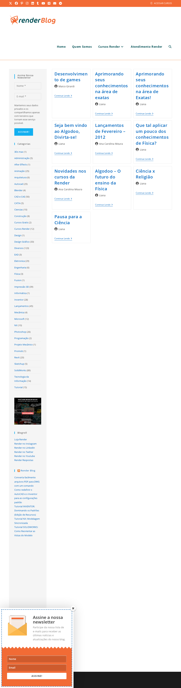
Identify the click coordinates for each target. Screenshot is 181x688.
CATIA (17, 203)
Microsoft (19, 319)
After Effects (20, 164)
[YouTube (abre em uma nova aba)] (43, 3)
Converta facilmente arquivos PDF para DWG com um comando (26, 481)
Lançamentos (21, 306)
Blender (18, 190)
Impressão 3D (21, 286)
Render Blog (28, 470)
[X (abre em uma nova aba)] (11, 3)
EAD (16, 254)
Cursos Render (22, 228)
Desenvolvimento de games (71, 77)
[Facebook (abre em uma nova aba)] (16, 3)
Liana (102, 104)
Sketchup (19, 363)
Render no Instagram (25, 443)
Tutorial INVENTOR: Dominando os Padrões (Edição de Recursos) (26, 510)
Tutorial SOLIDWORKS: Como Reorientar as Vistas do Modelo (26, 531)
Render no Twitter (23, 452)
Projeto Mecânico (23, 344)
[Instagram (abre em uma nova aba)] (27, 3)
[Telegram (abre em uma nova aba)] (60, 3)
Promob (18, 351)
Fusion (17, 280)
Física (17, 273)
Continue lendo (63, 96)
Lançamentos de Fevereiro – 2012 (110, 131)
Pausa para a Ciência (68, 219)
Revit (17, 357)
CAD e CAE (19, 196)
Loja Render (20, 439)
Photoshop (20, 331)
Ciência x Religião (145, 174)
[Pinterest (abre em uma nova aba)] (22, 3)
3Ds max (18, 151)
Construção (20, 216)
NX (15, 325)
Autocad (18, 184)
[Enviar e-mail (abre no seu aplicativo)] (55, 3)
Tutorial (18, 387)
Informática (20, 293)
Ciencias (18, 209)
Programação (21, 338)
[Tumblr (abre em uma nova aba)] (38, 3)
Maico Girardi (67, 86)
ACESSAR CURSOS (163, 3)
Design (17, 235)
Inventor (19, 299)
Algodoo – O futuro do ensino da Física (108, 180)
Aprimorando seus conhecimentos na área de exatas (111, 85)
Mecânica (19, 312)
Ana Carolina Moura (111, 143)
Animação (19, 171)
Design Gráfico (22, 241)
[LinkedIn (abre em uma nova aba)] (33, 3)
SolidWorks (20, 370)
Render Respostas (23, 460)
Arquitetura (20, 177)
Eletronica (19, 261)
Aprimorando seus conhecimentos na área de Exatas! (152, 85)
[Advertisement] (112, 282)
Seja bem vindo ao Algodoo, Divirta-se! (70, 131)
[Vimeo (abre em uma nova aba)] (49, 3)
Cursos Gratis (21, 222)
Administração (22, 158)
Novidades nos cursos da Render (70, 177)
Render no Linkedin (24, 447)
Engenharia (20, 267)
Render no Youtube (24, 456)
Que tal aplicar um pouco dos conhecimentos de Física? (152, 134)
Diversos (18, 248)
